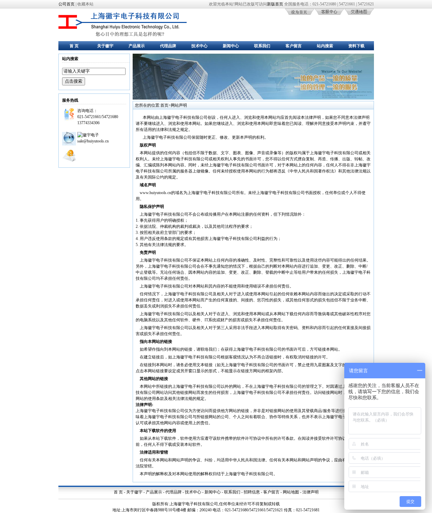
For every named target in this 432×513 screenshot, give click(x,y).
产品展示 (137, 46)
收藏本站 (85, 4)
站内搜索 (325, 46)
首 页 (74, 46)
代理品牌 (168, 46)
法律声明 (310, 492)
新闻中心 (231, 46)
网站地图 (291, 492)
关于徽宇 (105, 46)
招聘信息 (252, 492)
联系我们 (262, 46)
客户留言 (294, 46)
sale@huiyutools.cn (93, 141)
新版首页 (275, 4)
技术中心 (199, 46)
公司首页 (66, 4)
